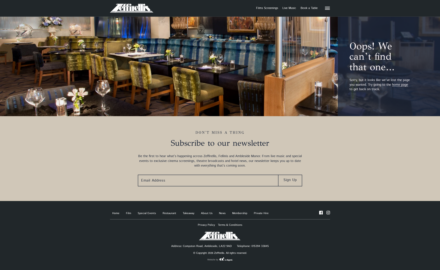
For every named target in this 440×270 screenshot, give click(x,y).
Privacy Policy (206, 225)
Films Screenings (267, 8)
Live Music (289, 8)
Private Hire (261, 213)
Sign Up (290, 180)
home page (400, 84)
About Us (206, 213)
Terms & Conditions (230, 225)
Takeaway (188, 213)
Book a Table (309, 8)
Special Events (147, 213)
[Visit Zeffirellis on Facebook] (321, 213)
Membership (239, 213)
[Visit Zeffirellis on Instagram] (328, 213)
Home (115, 213)
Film (128, 213)
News (222, 213)
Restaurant (169, 213)
